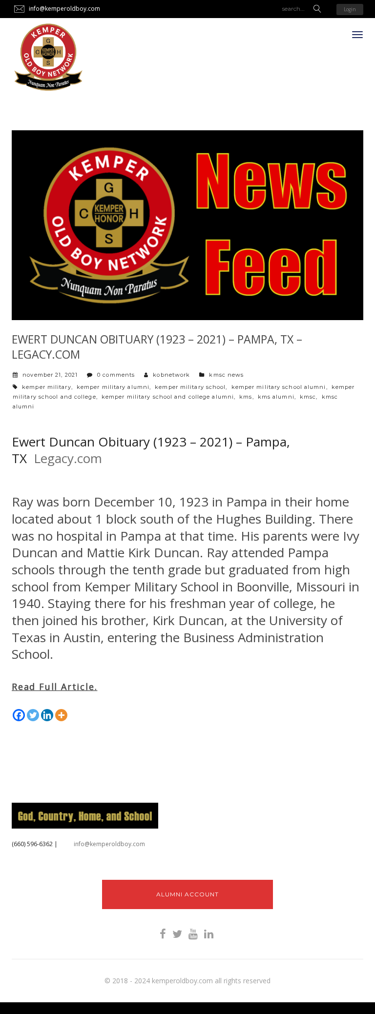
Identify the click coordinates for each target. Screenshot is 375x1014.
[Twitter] (33, 715)
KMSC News (226, 374)
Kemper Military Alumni (113, 387)
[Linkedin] (47, 715)
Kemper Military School (190, 387)
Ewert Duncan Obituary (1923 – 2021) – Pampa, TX (151, 450)
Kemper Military (46, 387)
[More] (61, 715)
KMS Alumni (276, 396)
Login (350, 9)
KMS (245, 396)
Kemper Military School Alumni (278, 387)
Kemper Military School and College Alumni (168, 396)
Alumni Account (187, 894)
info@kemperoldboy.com (109, 844)
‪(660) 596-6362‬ (32, 844)
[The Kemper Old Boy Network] (48, 57)
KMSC (308, 396)
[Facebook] (19, 715)
